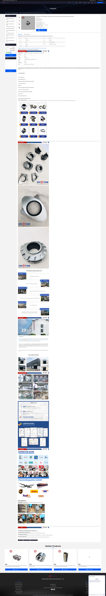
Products (73, 2)
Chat (100, 2)
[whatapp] (9, 52)
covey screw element (26, 540)
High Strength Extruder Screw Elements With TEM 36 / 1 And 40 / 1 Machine (89, 565)
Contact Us (84, 2)
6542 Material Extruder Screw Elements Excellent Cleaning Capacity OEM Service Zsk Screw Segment (40, 566)
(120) (10, 21)
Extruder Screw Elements (14, 12)
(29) (10, 33)
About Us (80, 2)
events (89, 2)
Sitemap (87, 591)
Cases (87, 589)
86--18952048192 (100, 0)
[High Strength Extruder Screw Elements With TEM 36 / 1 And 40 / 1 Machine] (89, 557)
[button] (19, 28)
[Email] (10, 52)
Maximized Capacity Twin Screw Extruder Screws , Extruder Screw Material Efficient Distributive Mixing (65, 566)
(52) (10, 31)
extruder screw (20, 540)
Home (69, 2)
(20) (10, 28)
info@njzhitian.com (93, 0)
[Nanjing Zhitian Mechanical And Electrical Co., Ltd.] (5, 3)
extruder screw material (34, 540)
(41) (10, 26)
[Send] (104, 595)
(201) (10, 19)
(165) (10, 24)
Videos (77, 2)
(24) (10, 35)
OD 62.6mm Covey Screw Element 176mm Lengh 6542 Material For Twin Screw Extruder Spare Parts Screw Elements (16, 566)
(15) (10, 41)
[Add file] (89, 595)
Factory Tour (87, 584)
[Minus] (103, 576)
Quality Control (87, 586)
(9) (10, 38)
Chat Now (10, 55)
